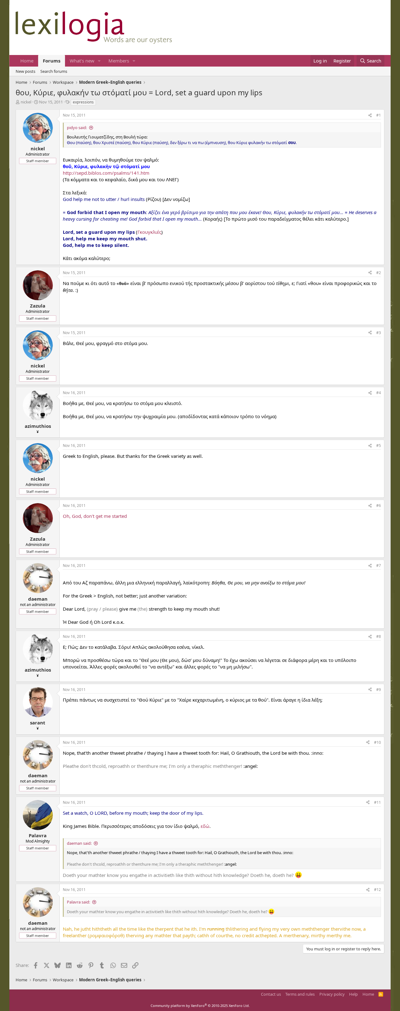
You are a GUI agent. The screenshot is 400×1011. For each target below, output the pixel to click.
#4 (378, 392)
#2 (378, 272)
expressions (83, 102)
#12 (377, 889)
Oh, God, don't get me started (95, 516)
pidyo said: (77, 127)
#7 (378, 565)
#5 (378, 445)
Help (353, 994)
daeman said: (79, 843)
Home (26, 61)
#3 (378, 332)
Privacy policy (332, 994)
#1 (378, 115)
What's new (82, 61)
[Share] (370, 115)
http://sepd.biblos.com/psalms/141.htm (106, 173)
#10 (377, 742)
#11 (377, 802)
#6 (378, 505)
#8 (378, 636)
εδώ (205, 826)
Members (118, 61)
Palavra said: (78, 902)
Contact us (271, 994)
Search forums (53, 71)
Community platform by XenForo (200, 1005)
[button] (99, 61)
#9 (378, 689)
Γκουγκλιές (149, 232)
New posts (25, 71)
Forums (51, 61)
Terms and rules (300, 994)
